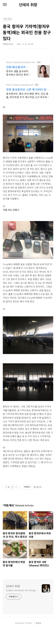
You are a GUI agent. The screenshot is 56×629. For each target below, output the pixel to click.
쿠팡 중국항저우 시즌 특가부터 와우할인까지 (27, 89)
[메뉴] (5, 5)
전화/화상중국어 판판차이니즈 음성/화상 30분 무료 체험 (17, 67)
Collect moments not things (21, 590)
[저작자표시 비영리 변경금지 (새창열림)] (37, 487)
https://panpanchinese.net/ (21, 62)
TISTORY (28, 623)
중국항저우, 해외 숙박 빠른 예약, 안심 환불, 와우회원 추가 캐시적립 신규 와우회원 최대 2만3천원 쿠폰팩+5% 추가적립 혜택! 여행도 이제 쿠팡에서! (27, 95)
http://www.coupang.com (19, 84)
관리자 (38, 623)
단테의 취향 (28, 4)
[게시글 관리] (16, 487)
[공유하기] (12, 487)
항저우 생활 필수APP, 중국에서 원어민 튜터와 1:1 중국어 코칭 (18, 72)
